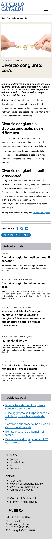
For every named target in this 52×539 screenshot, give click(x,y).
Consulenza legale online (24, 486)
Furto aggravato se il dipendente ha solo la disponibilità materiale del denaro (27, 416)
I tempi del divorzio (14, 340)
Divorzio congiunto (41, 212)
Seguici (14, 465)
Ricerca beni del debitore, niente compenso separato (25, 407)
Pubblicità (15, 480)
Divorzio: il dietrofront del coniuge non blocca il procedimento (24, 366)
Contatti (14, 459)
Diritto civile (22, 18)
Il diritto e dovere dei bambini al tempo (24, 433)
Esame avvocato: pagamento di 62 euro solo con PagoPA (26, 441)
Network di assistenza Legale (26, 483)
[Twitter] (17, 228)
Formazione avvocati (21, 489)
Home (4, 18)
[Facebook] (21, 228)
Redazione (6, 60)
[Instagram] (11, 510)
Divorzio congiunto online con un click (23, 284)
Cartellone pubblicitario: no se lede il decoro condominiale (27, 425)
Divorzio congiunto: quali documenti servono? (25, 259)
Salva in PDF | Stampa (16, 234)
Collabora (15, 468)
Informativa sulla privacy (23, 501)
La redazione (17, 462)
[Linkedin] (26, 228)
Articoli (11, 18)
